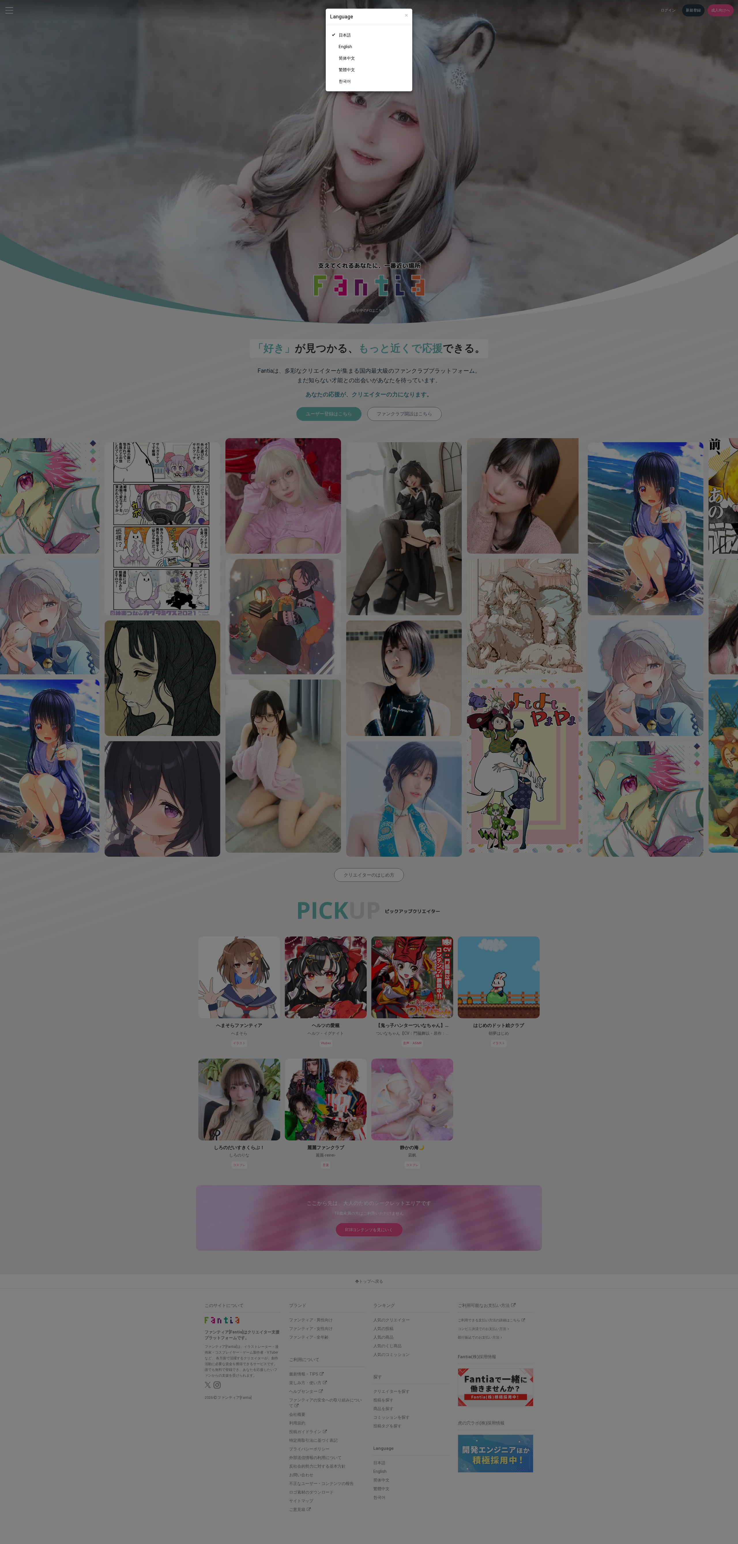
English (345, 46)
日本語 (345, 35)
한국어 (345, 81)
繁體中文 (347, 69)
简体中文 (347, 58)
